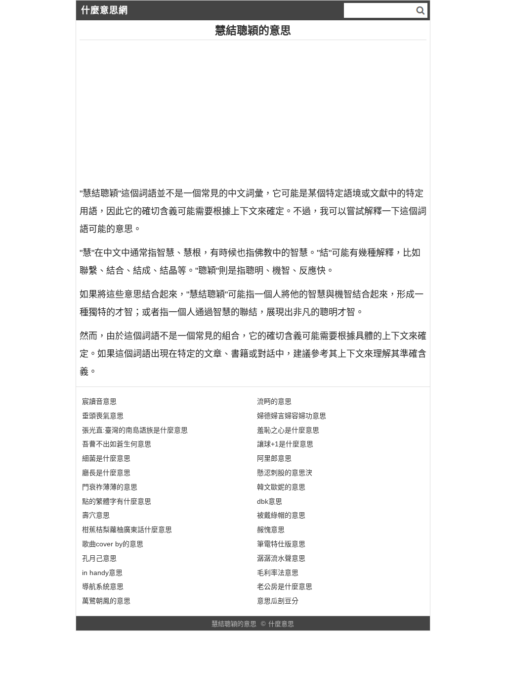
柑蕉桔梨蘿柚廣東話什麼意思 (127, 529)
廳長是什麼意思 (106, 473)
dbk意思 (269, 501)
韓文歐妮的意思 (281, 487)
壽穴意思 (96, 515)
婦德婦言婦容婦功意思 (291, 416)
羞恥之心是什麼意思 (288, 430)
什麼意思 (281, 624)
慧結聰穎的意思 (233, 624)
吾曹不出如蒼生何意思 (116, 444)
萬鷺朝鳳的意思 (106, 601)
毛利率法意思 (277, 573)
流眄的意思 (274, 401)
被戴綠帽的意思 (281, 515)
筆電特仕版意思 (281, 544)
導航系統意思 (103, 586)
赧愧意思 (271, 529)
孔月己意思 (99, 558)
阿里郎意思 (274, 458)
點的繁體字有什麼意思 (116, 501)
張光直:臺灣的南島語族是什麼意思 (135, 430)
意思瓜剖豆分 (277, 601)
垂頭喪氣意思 (103, 416)
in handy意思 (102, 573)
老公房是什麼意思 (284, 586)
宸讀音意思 (99, 401)
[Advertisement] (253, 109)
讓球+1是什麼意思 (285, 444)
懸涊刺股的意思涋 (284, 473)
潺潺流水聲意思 (281, 558)
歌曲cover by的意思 (112, 544)
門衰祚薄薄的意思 (109, 487)
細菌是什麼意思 (106, 458)
